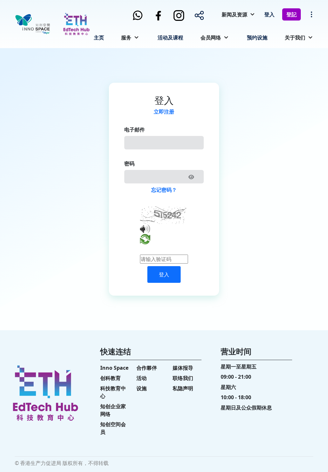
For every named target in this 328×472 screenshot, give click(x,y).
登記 (291, 14)
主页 (99, 37)
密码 (129, 163)
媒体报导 (183, 367)
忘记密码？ (164, 189)
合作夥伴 (146, 367)
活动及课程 (170, 37)
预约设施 (257, 37)
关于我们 (295, 37)
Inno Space (114, 367)
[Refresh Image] (145, 240)
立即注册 (164, 111)
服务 (126, 37)
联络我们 (183, 378)
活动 (141, 378)
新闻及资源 (234, 14)
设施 (141, 388)
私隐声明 (183, 388)
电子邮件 (134, 129)
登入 (269, 14)
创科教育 (110, 378)
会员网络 (211, 37)
